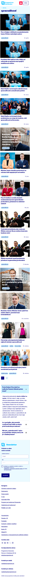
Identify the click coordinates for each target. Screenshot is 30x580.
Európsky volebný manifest (8, 524)
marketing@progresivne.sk (8, 572)
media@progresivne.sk (7, 563)
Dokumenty (4, 491)
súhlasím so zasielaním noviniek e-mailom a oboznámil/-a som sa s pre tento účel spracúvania (15, 468)
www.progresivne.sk (9, 575)
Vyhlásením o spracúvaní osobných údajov (13, 468)
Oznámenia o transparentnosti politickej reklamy (14, 535)
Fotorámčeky (5, 515)
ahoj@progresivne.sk (7, 555)
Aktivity (4, 8)
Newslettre (4, 526)
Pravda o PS (4, 518)
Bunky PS (3, 529)
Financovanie (5, 494)
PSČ (2, 459)
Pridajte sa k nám (6, 508)
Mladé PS (3, 532)
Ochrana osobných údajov (8, 488)
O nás (3, 497)
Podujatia (3, 521)
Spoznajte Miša (5, 499)
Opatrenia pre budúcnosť (8, 505)
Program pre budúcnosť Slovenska (11, 502)
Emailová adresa (6, 453)
